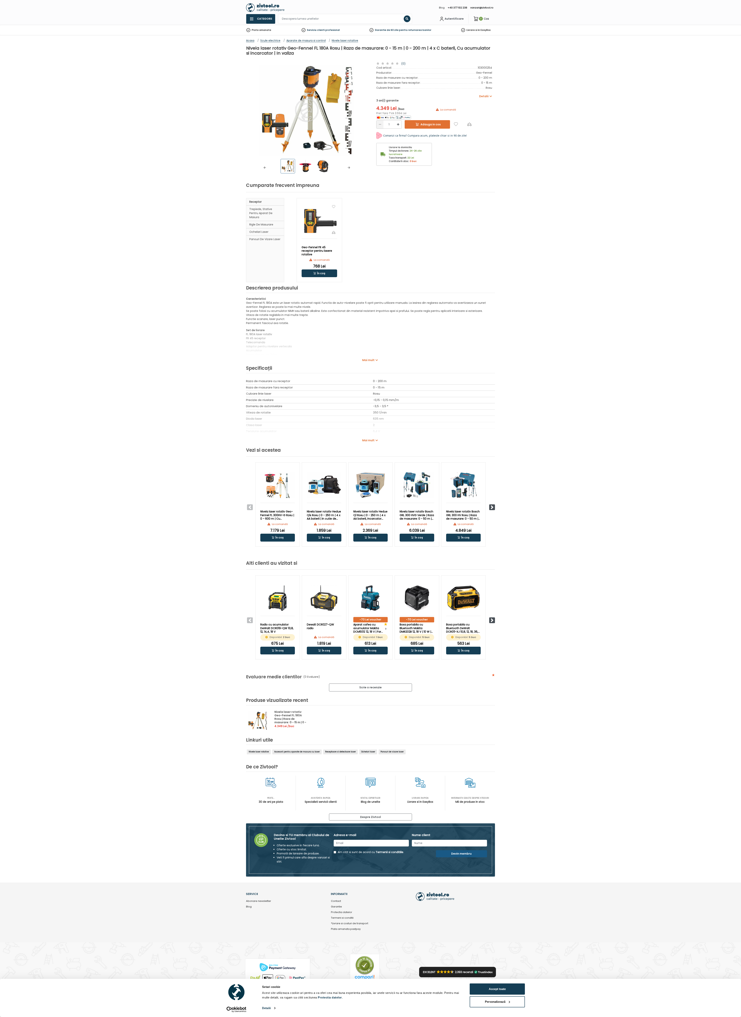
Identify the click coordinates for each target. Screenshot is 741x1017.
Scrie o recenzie (370, 687)
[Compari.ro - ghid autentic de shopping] (364, 965)
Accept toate (497, 989)
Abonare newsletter (258, 901)
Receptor (255, 202)
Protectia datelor (341, 912)
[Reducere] (379, 124)
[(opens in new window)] (393, 117)
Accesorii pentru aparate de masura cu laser (297, 751)
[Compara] (469, 124)
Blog (442, 7)
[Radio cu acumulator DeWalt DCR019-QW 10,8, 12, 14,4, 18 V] (277, 598)
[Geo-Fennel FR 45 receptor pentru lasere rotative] (319, 221)
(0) (403, 64)
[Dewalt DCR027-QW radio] (324, 598)
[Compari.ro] (364, 978)
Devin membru (461, 854)
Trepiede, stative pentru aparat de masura (260, 213)
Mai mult (368, 360)
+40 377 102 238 (457, 7)
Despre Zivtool (370, 817)
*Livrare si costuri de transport (349, 923)
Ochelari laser (258, 232)
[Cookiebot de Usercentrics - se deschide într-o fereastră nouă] (236, 1009)
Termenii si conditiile (389, 852)
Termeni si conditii (342, 918)
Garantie (336, 906)
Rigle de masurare (261, 224)
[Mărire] (398, 124)
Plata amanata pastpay (346, 929)
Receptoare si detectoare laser (340, 751)
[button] (264, 167)
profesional (332, 30)
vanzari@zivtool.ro (481, 7)
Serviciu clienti (316, 30)
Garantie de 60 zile (386, 30)
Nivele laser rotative (259, 751)
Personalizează (495, 1001)
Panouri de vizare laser (264, 239)
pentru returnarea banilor (415, 30)
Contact (336, 901)
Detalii (266, 1008)
